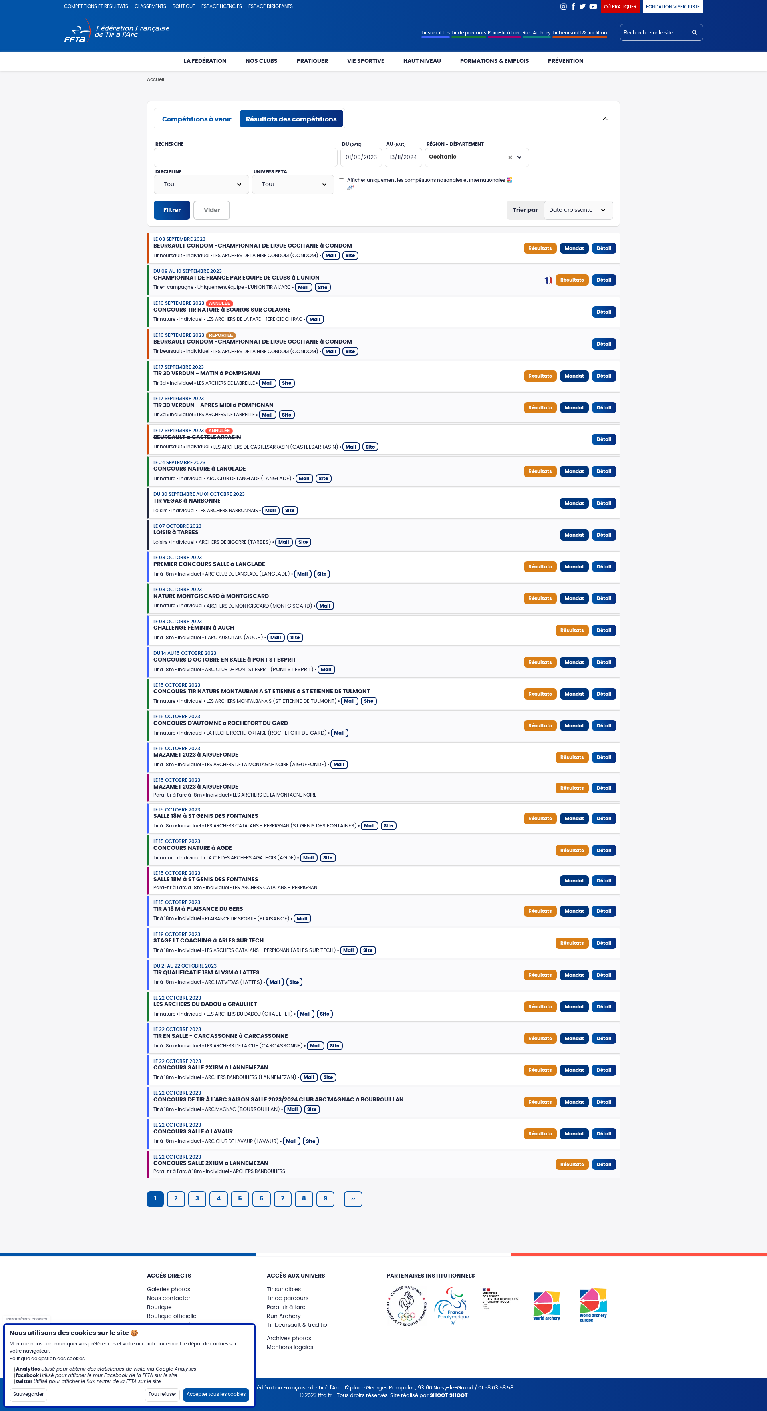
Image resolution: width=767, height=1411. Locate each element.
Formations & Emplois (494, 61)
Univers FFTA (270, 171)
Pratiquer (312, 61)
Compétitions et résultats (96, 6)
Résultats (540, 248)
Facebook (573, 6)
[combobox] (477, 157)
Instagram (563, 6)
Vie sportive (365, 61)
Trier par (525, 210)
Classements (150, 6)
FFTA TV (593, 6)
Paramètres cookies (26, 1319)
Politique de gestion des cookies (47, 1358)
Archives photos (289, 1338)
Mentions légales (290, 1347)
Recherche (169, 144)
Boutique (184, 6)
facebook (27, 1375)
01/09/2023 (361, 157)
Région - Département (455, 144)
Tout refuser (162, 1394)
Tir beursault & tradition (579, 32)
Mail (331, 255)
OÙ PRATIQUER (620, 6)
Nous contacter (168, 1298)
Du (352, 144)
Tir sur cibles (435, 32)
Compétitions (197, 119)
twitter (24, 1381)
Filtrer (172, 210)
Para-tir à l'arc (504, 32)
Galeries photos (168, 1289)
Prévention (566, 61)
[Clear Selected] (510, 157)
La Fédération (205, 61)
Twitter (583, 6)
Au (396, 144)
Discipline (168, 171)
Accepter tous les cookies (216, 1394)
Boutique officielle (172, 1316)
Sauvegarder (28, 1394)
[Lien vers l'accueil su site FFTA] (117, 31)
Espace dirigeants (270, 6)
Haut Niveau (422, 61)
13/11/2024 (403, 157)
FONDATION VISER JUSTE (673, 6)
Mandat (574, 248)
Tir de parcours (468, 32)
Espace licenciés (221, 6)
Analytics (28, 1369)
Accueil (155, 79)
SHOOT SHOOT (449, 1395)
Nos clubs (262, 61)
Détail (604, 248)
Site (350, 255)
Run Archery (537, 32)
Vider (212, 210)
